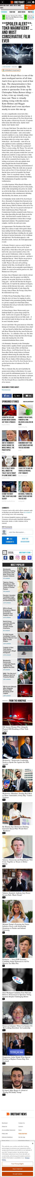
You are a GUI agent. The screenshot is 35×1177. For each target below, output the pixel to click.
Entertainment (6, 390)
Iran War (12, 12)
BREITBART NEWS (18, 1114)
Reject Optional (17, 1169)
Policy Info (5, 1133)
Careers (20, 1126)
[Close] (33, 1143)
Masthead (4, 1123)
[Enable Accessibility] (33, 2)
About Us (4, 1126)
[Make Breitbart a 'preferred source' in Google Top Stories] (11, 70)
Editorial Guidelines (7, 1137)
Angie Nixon (21, 12)
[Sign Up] (29, 7)
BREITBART (19, 2)
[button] (2, 2)
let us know (27, 512)
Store (19, 1130)
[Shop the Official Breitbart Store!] (25, 552)
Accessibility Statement (8, 1130)
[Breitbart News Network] (5, 552)
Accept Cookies (17, 1174)
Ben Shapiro (6, 67)
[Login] (29, 2)
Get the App (21, 1137)
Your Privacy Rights (17, 1164)
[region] (17, 1159)
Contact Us (21, 1123)
